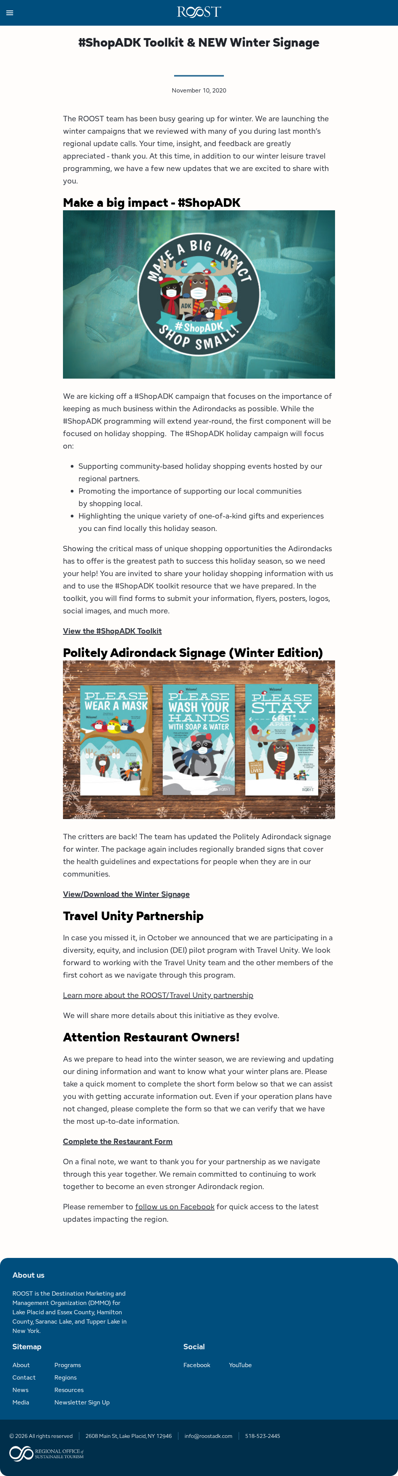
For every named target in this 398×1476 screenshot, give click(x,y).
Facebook (196, 1365)
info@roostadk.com (208, 1435)
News (20, 1390)
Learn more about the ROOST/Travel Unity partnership (158, 995)
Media (20, 1402)
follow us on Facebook (175, 1207)
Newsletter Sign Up (82, 1402)
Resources (69, 1390)
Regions (65, 1377)
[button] (91, 12)
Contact (24, 1377)
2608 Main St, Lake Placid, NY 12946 (129, 1435)
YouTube (240, 1365)
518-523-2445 (262, 1435)
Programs (67, 1365)
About (21, 1365)
